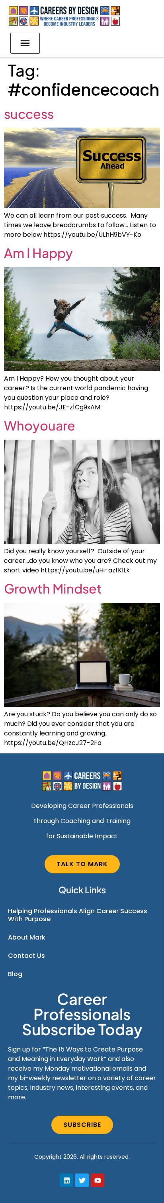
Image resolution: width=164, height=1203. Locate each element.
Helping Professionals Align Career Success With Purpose (77, 915)
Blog (15, 974)
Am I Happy (38, 253)
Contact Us (26, 955)
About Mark (26, 937)
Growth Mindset (53, 588)
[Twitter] (82, 1180)
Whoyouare (39, 425)
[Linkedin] (66, 1180)
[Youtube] (97, 1180)
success (29, 114)
